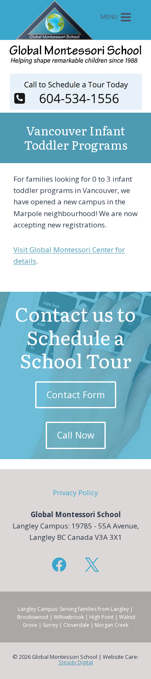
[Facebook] (59, 564)
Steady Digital (75, 662)
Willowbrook (69, 617)
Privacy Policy (75, 492)
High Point (101, 617)
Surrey (50, 625)
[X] (92, 564)
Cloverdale (76, 625)
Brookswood (32, 617)
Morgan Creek (111, 625)
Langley (120, 609)
